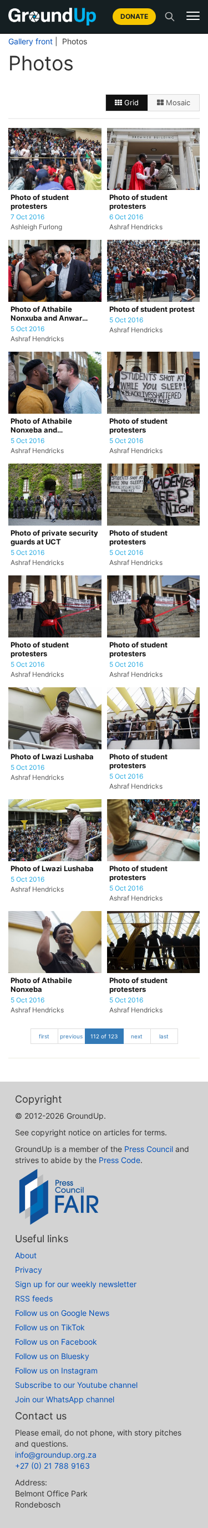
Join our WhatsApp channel (64, 1399)
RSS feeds (34, 1298)
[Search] (169, 16)
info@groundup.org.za (56, 1454)
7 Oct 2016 (27, 217)
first (44, 1036)
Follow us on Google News (62, 1313)
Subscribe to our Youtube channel (76, 1385)
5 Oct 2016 (27, 329)
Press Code (119, 1160)
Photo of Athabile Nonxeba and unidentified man (41, 426)
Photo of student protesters (40, 201)
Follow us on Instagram (56, 1370)
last (164, 1036)
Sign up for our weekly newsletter (75, 1284)
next (137, 1036)
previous (71, 1036)
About (26, 1255)
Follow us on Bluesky (52, 1356)
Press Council (148, 1149)
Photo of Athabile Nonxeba (41, 985)
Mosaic (177, 102)
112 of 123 (104, 1036)
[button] (193, 16)
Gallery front (30, 41)
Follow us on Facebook (56, 1341)
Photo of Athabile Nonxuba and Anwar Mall (46, 314)
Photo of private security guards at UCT (54, 537)
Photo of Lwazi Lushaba (52, 757)
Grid (130, 102)
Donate (134, 16)
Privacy (28, 1269)
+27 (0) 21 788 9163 (52, 1465)
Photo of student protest (152, 309)
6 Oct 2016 (126, 217)
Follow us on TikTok (50, 1327)
